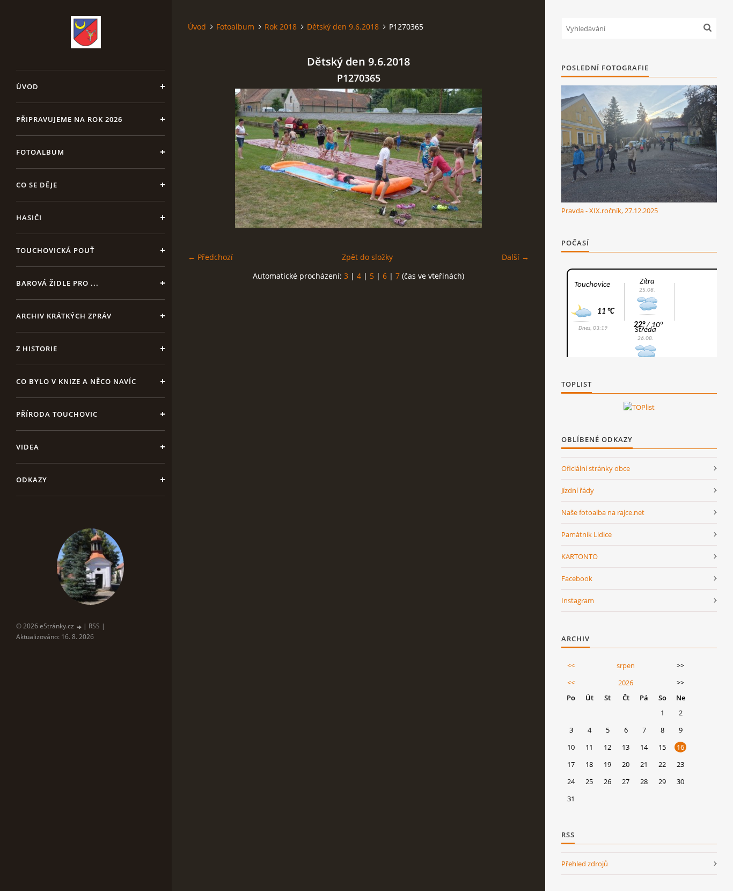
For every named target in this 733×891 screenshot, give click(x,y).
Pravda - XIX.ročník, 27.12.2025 (609, 210)
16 (680, 747)
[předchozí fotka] (205, 158)
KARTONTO (579, 556)
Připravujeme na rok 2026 (69, 119)
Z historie (36, 348)
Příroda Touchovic (57, 414)
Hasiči (29, 217)
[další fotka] (512, 158)
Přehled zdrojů (584, 863)
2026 (625, 682)
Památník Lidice (586, 534)
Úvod (27, 86)
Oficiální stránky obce (595, 468)
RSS (94, 626)
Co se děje (36, 185)
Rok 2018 (281, 26)
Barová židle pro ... (57, 283)
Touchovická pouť (55, 250)
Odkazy (31, 479)
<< (571, 665)
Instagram (577, 600)
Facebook (576, 578)
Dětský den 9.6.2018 (343, 26)
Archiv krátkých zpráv (64, 316)
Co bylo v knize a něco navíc (76, 381)
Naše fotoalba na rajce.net (602, 512)
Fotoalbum (40, 152)
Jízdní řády (577, 490)
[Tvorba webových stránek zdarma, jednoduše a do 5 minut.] (79, 626)
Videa (27, 447)
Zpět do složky (367, 257)
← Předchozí (210, 257)
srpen (626, 665)
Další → (515, 257)
